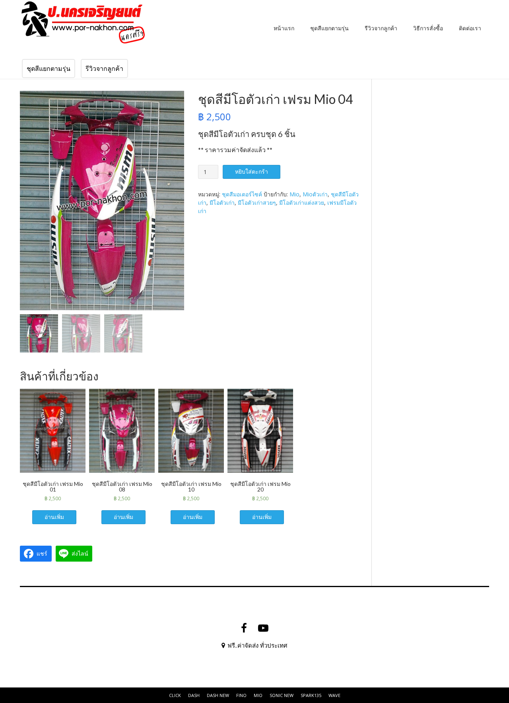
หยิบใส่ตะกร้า (251, 171)
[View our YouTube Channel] (263, 628)
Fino (241, 695)
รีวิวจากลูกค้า (381, 28)
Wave (334, 695)
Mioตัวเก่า (315, 194)
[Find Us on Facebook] (244, 628)
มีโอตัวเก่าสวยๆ (257, 202)
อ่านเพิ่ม (54, 517)
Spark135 (311, 695)
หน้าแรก (284, 28)
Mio (294, 194)
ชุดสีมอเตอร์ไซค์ (242, 194)
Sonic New (281, 695)
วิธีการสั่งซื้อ (428, 28)
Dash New (218, 695)
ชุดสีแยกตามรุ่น (329, 28)
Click (175, 695)
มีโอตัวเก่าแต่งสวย (301, 202)
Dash (194, 695)
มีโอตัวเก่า (222, 202)
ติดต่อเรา (470, 28)
